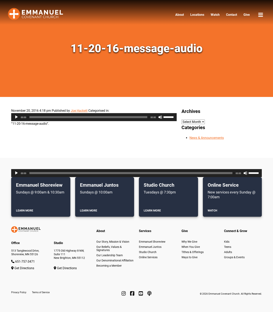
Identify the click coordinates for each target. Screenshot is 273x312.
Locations (197, 15)
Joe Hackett (79, 111)
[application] (94, 117)
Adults (228, 252)
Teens (227, 246)
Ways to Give (189, 257)
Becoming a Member (109, 265)
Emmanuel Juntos (150, 246)
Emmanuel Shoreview (152, 241)
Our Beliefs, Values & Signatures (109, 248)
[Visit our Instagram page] (124, 293)
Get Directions (24, 268)
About (179, 15)
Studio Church (147, 252)
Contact (231, 15)
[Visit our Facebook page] (133, 293)
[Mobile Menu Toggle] (260, 14)
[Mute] (160, 117)
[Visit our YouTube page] (141, 293)
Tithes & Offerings (192, 252)
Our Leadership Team (109, 255)
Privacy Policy (18, 292)
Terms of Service (41, 292)
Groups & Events (234, 257)
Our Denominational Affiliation (115, 260)
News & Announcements (206, 138)
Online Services (148, 257)
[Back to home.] (35, 15)
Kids (226, 241)
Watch (215, 15)
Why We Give (189, 241)
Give (246, 15)
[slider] (169, 116)
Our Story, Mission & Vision (112, 241)
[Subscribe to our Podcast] (149, 293)
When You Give (190, 246)
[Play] (16, 117)
